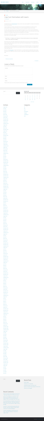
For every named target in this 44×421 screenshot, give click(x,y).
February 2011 (5, 305)
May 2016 (4, 220)
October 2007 (5, 364)
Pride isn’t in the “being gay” (28, 388)
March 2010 (5, 322)
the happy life (26, 111)
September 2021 (5, 153)
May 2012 (4, 283)
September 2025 (5, 123)
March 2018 (5, 196)
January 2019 (5, 183)
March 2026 (5, 114)
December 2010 (5, 308)
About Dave (32, 2)
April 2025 (4, 126)
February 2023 (5, 141)
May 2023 (4, 138)
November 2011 (5, 292)
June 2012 (4, 281)
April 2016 (4, 222)
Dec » (33, 101)
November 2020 (5, 162)
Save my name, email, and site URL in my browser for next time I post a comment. (16, 82)
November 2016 (5, 211)
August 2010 (5, 314)
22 (32, 98)
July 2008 (4, 350)
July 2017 (4, 202)
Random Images (26, 382)
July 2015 (4, 235)
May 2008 (4, 353)
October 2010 (5, 311)
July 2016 (4, 217)
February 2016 (5, 225)
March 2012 (5, 286)
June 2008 (4, 352)
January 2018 (5, 198)
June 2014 (4, 250)
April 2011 (4, 302)
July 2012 (4, 280)
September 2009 (5, 329)
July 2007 (4, 367)
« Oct (31, 101)
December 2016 (5, 210)
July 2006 (4, 370)
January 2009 (5, 341)
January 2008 (5, 359)
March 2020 (5, 171)
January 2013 (5, 271)
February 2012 (5, 287)
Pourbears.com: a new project (28, 383)
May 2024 (4, 132)
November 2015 (5, 229)
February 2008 (5, 358)
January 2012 (5, 289)
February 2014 (5, 253)
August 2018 (5, 189)
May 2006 (4, 373)
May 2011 (4, 301)
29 (32, 99)
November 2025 (5, 120)
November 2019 (5, 175)
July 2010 (4, 316)
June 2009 (4, 334)
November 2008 (5, 344)
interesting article (14, 23)
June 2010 (4, 317)
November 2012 (5, 274)
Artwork (38, 2)
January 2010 (5, 325)
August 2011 (5, 296)
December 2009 (5, 326)
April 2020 (4, 169)
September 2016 (5, 214)
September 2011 (5, 295)
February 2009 (5, 340)
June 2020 (4, 168)
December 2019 (5, 174)
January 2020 (5, 172)
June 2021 (4, 156)
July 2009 (4, 332)
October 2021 (5, 151)
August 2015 (5, 234)
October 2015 (5, 231)
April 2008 (4, 355)
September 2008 (5, 347)
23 (34, 98)
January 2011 (5, 307)
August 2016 (5, 216)
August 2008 (5, 349)
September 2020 (5, 165)
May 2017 (4, 204)
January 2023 (5, 142)
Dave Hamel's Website (5, 2)
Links (41, 2)
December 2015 (5, 228)
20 (27, 98)
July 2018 (4, 190)
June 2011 (4, 299)
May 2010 (4, 319)
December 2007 (5, 361)
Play (24, 108)
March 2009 (5, 338)
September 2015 (5, 232)
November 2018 (5, 186)
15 (32, 96)
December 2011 (5, 290)
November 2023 (5, 135)
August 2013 (5, 262)
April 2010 (4, 320)
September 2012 (5, 277)
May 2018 (4, 193)
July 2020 (4, 166)
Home (23, 2)
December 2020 (5, 160)
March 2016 (5, 223)
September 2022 (5, 145)
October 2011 (5, 293)
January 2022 (5, 150)
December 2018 (5, 184)
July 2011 (4, 298)
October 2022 (5, 144)
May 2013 (4, 265)
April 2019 (4, 180)
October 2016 (5, 213)
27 (27, 99)
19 (25, 98)
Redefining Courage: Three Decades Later (30, 385)
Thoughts (6, 15)
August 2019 (5, 178)
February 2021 (5, 159)
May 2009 (4, 335)
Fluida (38, 419)
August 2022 (5, 147)
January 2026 (5, 117)
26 (25, 99)
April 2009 (4, 337)
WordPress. (41, 419)
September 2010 (5, 313)
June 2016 (4, 219)
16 (34, 96)
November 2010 (5, 310)
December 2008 (5, 343)
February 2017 (5, 207)
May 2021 (4, 157)
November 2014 (5, 244)
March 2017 (5, 205)
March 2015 (5, 238)
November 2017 (5, 201)
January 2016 (5, 226)
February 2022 (5, 148)
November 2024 (5, 129)
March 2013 (5, 268)
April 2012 (4, 284)
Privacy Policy (27, 2)
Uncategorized (26, 114)
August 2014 (5, 247)
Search (4, 91)
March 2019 (5, 181)
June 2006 (4, 371)
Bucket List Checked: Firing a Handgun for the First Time (32, 386)
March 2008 (5, 356)
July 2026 (4, 108)
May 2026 (4, 111)
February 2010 (5, 323)
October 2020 (5, 163)
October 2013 (5, 259)
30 (34, 99)
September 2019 (5, 177)
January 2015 (5, 241)
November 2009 (5, 328)
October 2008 (5, 346)
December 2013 (5, 256)
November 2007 (5, 362)
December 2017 (5, 199)
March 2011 (5, 304)
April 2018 (4, 195)
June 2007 (4, 368)
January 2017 (5, 208)
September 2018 (5, 187)
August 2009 (5, 331)
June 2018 (4, 192)
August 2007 (5, 365)
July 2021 (4, 154)
